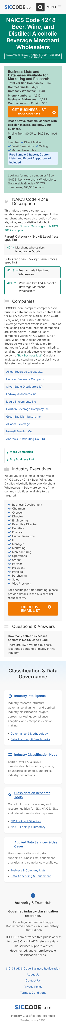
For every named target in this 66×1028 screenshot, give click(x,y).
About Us (33, 974)
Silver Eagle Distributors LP (24, 386)
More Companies (21, 452)
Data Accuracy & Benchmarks (30, 739)
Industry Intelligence (30, 696)
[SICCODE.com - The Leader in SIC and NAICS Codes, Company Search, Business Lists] (19, 7)
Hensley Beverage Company (25, 379)
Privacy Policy (33, 986)
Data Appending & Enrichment (31, 876)
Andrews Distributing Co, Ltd (25, 439)
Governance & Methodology (29, 733)
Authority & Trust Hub (33, 903)
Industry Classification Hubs (35, 754)
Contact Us (33, 980)
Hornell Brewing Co (19, 431)
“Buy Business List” (29, 355)
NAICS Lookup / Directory (28, 827)
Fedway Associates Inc (21, 394)
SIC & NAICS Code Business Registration (33, 968)
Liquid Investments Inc (21, 401)
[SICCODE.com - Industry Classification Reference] (33, 1007)
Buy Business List (22, 459)
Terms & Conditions (33, 992)
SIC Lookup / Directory (26, 821)
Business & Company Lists (28, 870)
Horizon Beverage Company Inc (27, 409)
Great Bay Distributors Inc (23, 416)
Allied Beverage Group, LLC (24, 371)
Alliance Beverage (18, 424)
